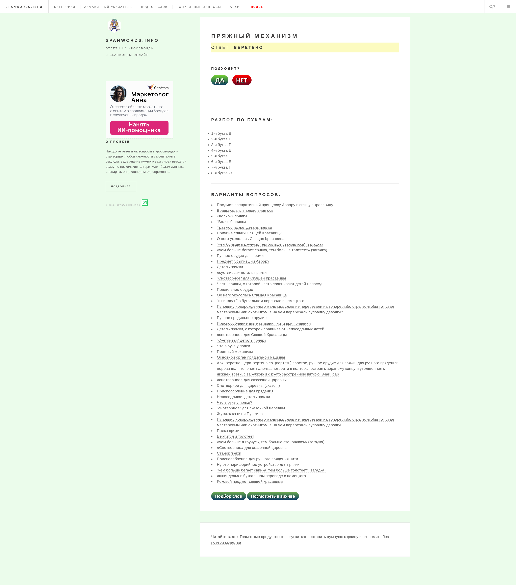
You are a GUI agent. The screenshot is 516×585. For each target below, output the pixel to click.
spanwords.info (24, 6)
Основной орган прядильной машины (251, 357)
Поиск (492, 6)
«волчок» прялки (232, 216)
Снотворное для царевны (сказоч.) (248, 385)
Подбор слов (154, 6)
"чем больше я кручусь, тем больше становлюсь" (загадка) (270, 244)
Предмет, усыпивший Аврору (243, 261)
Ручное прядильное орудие (242, 318)
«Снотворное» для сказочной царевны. (252, 447)
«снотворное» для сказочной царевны (252, 380)
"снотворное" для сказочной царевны (251, 408)
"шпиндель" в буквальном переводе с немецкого (260, 301)
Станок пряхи (229, 453)
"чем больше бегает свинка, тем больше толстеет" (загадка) (271, 470)
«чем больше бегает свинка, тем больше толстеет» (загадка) (272, 250)
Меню (508, 6)
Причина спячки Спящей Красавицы (249, 233)
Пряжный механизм (235, 351)
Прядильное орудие (235, 289)
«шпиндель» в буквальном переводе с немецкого (261, 476)
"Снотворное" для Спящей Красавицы (251, 278)
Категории (64, 6)
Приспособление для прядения (245, 391)
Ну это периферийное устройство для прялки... (260, 464)
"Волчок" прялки (231, 222)
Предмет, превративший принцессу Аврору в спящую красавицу (275, 205)
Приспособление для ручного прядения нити (257, 459)
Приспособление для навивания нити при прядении (264, 323)
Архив (236, 6)
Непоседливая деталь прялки (243, 397)
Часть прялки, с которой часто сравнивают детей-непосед (269, 284)
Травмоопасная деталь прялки (244, 227)
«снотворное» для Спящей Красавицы (252, 335)
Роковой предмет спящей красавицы (250, 481)
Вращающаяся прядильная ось (245, 210)
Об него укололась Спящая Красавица (252, 295)
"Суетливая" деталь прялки (241, 340)
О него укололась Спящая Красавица (251, 239)
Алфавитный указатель (108, 6)
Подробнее (121, 186)
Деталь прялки (230, 267)
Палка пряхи (228, 431)
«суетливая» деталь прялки (242, 272)
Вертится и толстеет (235, 436)
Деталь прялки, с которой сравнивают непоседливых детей (270, 329)
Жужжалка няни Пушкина (240, 414)
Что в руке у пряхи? (234, 402)
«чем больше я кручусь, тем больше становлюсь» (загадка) (270, 442)
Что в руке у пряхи (233, 346)
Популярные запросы (199, 6)
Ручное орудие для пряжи (240, 255)
